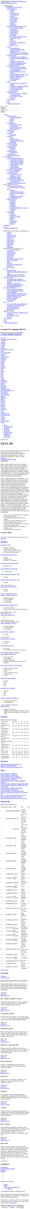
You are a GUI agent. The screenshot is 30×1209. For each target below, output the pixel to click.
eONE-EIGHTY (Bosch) (16, 164)
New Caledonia (5, 391)
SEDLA (12, 194)
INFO (8, 82)
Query (2, 106)
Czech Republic (5, 357)
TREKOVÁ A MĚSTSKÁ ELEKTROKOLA (17, 180)
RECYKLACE (14, 90)
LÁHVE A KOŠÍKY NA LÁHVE (19, 208)
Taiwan (2, 416)
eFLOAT (12, 16)
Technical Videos (8, 432)
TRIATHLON (10, 130)
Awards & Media (8, 426)
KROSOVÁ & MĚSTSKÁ (14, 170)
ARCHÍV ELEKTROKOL (14, 178)
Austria (2, 346)
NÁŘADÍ (12, 209)
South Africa (4, 409)
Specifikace (7, 428)
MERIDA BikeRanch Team (17, 76)
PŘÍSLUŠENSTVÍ (12, 199)
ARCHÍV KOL (11, 154)
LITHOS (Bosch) (14, 167)
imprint (5, 1185)
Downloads (7, 431)
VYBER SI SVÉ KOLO (13, 155)
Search (3, 108)
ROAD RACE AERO (16, 124)
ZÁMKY (12, 210)
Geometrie (6, 429)
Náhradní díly (7, 434)
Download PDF (5, 970)
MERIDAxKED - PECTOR (17, 187)
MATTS (12, 120)
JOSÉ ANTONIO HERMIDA (18, 67)
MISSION (13, 44)
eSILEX (12, 23)
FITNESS (9, 133)
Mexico (2, 384)
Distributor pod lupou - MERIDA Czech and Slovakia (18, 94)
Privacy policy (13, 1202)
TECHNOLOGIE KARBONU (18, 57)
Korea (2, 377)
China (2, 351)
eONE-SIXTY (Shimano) (16, 161)
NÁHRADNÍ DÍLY (15, 197)
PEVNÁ (12, 119)
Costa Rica (3, 354)
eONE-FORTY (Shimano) (17, 162)
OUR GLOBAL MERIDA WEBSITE (12, 334)
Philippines (3, 397)
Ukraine (3, 419)
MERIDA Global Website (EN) (9, 339)
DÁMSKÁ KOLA (12, 151)
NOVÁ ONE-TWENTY (16, 28)
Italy (2, 374)
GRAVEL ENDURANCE (17, 140)
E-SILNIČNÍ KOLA (12, 173)
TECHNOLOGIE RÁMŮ (17, 61)
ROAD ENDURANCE (16, 127)
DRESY (12, 213)
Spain (2, 410)
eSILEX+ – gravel (15, 175)
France (2, 364)
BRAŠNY (13, 202)
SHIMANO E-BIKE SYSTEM (18, 63)
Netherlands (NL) (5, 389)
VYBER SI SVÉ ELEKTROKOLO (16, 183)
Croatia (2, 355)
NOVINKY (7, 225)
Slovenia (3, 408)
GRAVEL (9, 136)
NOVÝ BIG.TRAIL (15, 38)
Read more (3, 458)
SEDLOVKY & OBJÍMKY (17, 193)
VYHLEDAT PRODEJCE (14, 103)
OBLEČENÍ (10, 212)
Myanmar (3, 387)
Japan (2, 375)
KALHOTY (13, 215)
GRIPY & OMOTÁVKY (16, 192)
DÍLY (8, 189)
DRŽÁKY (13, 203)
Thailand (3, 418)
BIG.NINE (13, 35)
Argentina (3, 343)
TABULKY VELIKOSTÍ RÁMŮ (19, 86)
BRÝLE (12, 224)
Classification (7, 437)
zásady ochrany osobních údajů (12, 1187)
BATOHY (13, 200)
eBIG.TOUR (13, 22)
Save (22, 1207)
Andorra (3, 342)
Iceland (2, 368)
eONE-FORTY (14, 19)
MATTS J (12, 149)
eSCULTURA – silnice (16, 174)
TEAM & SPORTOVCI (13, 65)
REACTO (13, 41)
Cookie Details (20, 1205)
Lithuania (3, 380)
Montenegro (4, 386)
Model (5, 425)
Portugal (3, 400)
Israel (2, 373)
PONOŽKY (13, 222)
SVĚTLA (12, 205)
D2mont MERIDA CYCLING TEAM (17, 293)
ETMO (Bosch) (14, 165)
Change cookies (11, 1205)
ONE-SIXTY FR (14, 31)
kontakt (6, 1184)
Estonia (2, 361)
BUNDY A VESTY (15, 216)
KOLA (6, 114)
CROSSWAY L (14, 152)
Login (8, 102)
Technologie (7, 435)
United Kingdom (5, 421)
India (2, 370)
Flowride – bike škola (15, 77)
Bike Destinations (14, 79)
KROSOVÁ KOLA (12, 143)
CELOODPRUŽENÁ (16, 117)
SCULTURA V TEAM (16, 96)
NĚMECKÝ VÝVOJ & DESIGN (19, 52)
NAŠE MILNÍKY (15, 48)
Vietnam (3, 422)
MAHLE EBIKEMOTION (17, 64)
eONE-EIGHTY (14, 14)
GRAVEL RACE (14, 139)
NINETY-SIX (13, 33)
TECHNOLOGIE (11, 55)
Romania (3, 402)
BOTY (12, 219)
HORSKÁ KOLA (11, 116)
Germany (3, 365)
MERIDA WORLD (12, 92)
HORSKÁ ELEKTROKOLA (14, 158)
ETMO (12, 12)
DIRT (11, 39)
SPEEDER (13, 135)
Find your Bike (11, 99)
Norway (3, 396)
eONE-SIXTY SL (15, 13)
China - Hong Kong (6, 352)
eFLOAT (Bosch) (14, 171)
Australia (3, 345)
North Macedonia (5, 394)
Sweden (3, 412)
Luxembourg (4, 381)
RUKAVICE (13, 221)
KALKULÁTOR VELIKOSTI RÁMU (17, 304)
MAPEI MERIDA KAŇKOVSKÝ (19, 74)
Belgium (3, 348)
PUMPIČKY (13, 206)
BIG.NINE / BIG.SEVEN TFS (18, 36)
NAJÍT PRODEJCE (6, 459)
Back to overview (5, 977)
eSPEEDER (13, 25)
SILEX (12, 138)
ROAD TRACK (14, 129)
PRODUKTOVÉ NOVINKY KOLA (16, 26)
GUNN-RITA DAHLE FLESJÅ (18, 68)
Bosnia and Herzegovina (7, 349)
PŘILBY (12, 218)
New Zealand (4, 393)
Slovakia (3, 406)
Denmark (3, 358)
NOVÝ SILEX (14, 45)
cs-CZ (5, 320)
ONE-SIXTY (13, 29)
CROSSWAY (13, 145)
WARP (12, 132)
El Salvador (4, 359)
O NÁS (9, 47)
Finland (2, 362)
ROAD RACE (14, 126)
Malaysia (3, 383)
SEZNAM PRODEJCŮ (16, 89)
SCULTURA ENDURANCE (18, 42)
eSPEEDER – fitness (15, 177)
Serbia (2, 403)
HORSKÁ (13, 148)
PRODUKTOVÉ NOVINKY (14, 186)
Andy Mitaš (13, 80)
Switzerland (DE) (5, 413)
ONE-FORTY (14, 32)
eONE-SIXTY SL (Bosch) (17, 159)
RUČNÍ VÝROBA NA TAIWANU (19, 54)
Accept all (3, 1205)
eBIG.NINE (13, 20)
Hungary (3, 367)
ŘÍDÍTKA (13, 190)
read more (3, 538)
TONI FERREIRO (15, 70)
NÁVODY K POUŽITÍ (16, 87)
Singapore (3, 405)
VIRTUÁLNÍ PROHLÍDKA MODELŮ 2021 (17, 50)
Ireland (2, 371)
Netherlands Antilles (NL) (7, 390)
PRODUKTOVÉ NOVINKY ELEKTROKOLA (14, 8)
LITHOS (12, 10)
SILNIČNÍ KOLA (12, 123)
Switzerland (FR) (5, 415)
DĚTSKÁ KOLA (11, 146)
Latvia (2, 378)
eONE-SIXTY (14, 17)
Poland (2, 399)
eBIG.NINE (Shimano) (16, 168)
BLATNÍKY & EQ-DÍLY (16, 196)
